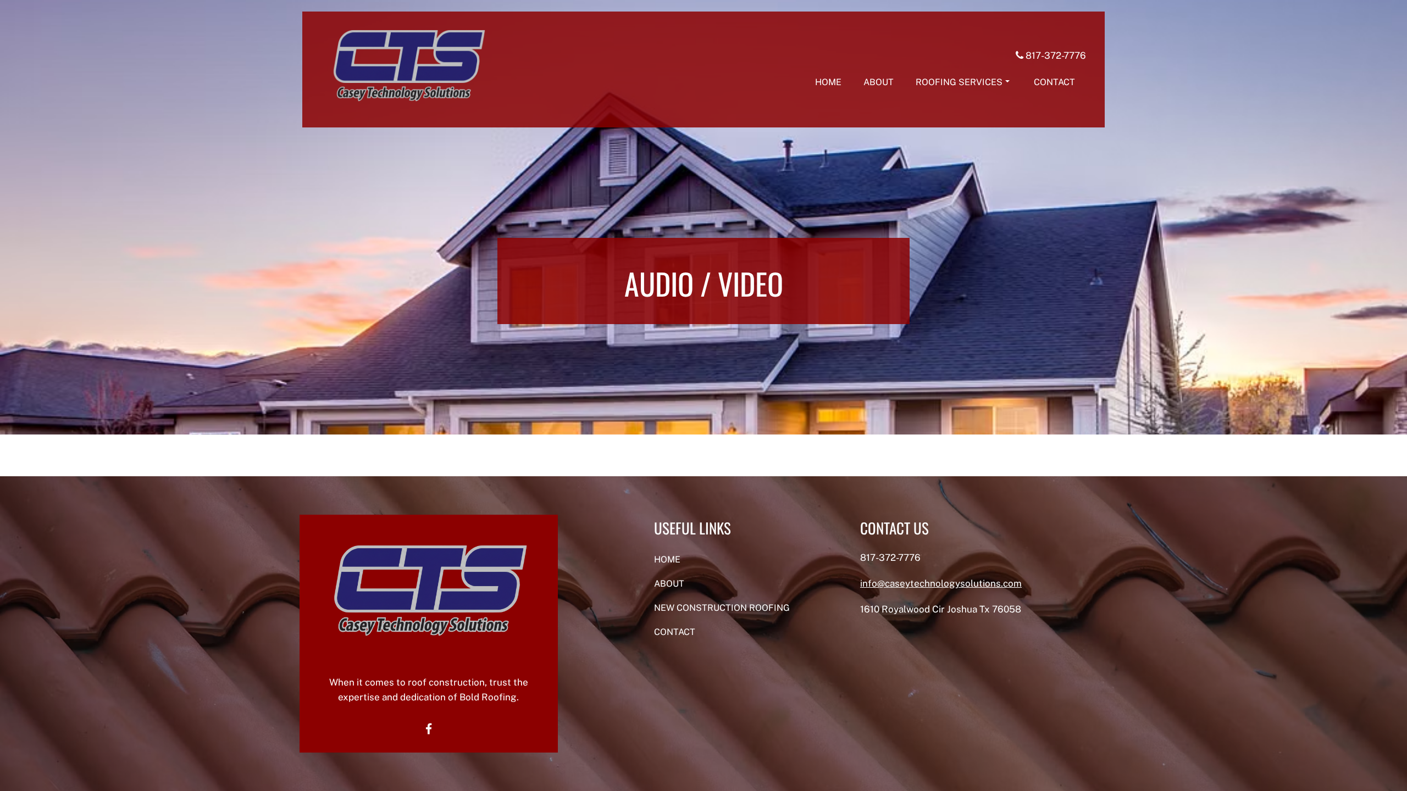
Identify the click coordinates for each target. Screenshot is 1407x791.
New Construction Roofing (722, 608)
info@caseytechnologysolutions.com (941, 583)
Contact (1054, 82)
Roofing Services (959, 82)
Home (828, 82)
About (878, 82)
